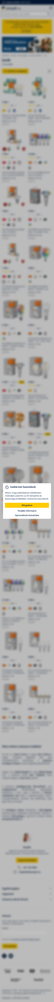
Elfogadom (27, 505)
